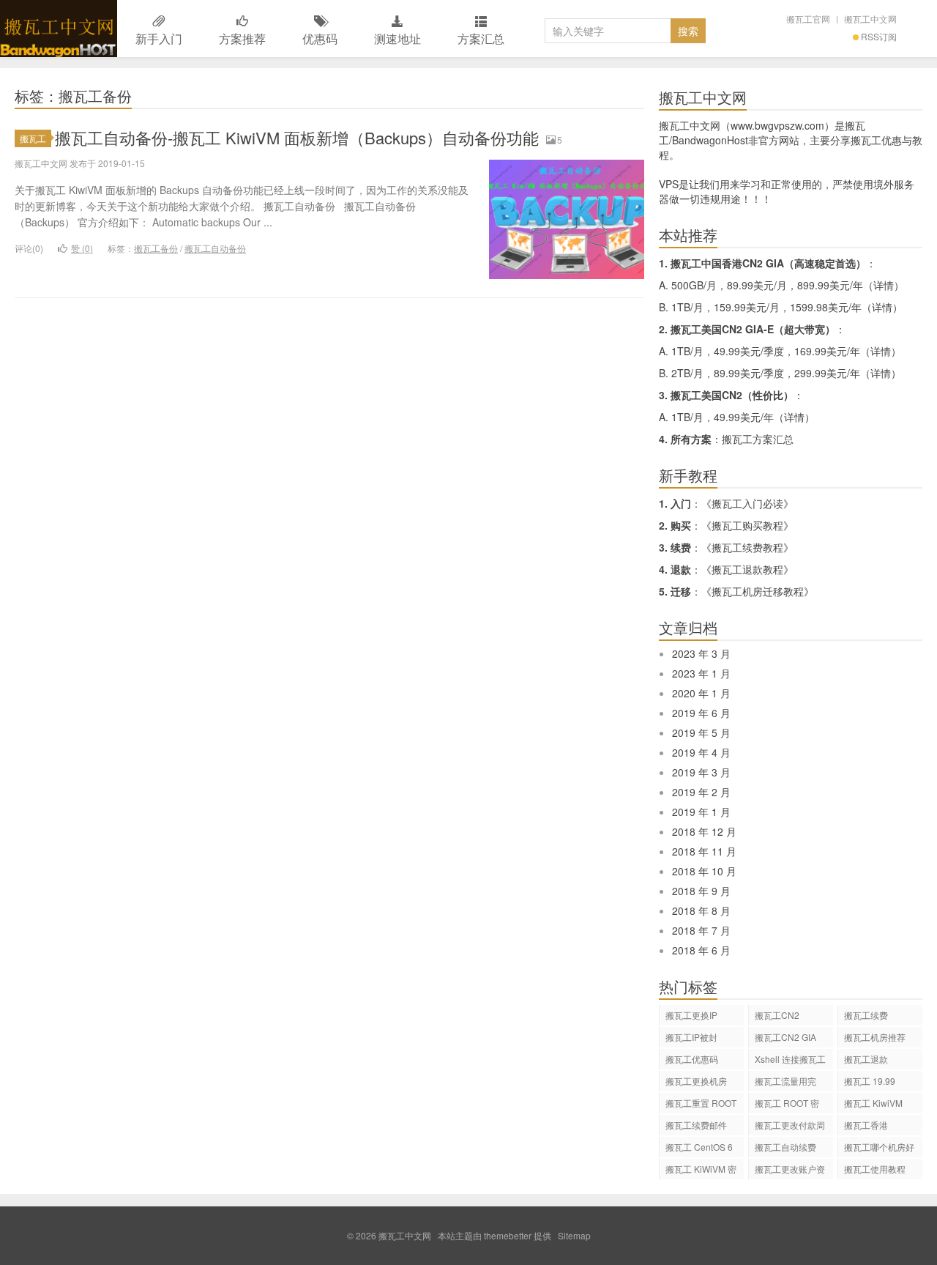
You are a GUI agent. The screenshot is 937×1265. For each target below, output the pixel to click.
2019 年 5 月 (701, 732)
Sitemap (574, 1235)
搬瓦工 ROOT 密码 (787, 1105)
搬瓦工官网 (808, 18)
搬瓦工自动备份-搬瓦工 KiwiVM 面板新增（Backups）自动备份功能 (297, 137)
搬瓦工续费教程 (747, 547)
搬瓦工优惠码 (691, 1059)
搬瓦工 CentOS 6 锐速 (699, 1148)
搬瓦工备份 (156, 248)
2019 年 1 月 (701, 811)
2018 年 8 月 (701, 910)
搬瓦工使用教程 (875, 1168)
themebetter (507, 1235)
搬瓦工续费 (866, 1015)
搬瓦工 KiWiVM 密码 (700, 1170)
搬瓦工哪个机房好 (879, 1146)
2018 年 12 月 (704, 831)
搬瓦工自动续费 (785, 1146)
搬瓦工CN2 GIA (785, 1037)
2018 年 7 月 (701, 930)
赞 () (82, 248)
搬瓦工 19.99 (869, 1081)
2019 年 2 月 (701, 791)
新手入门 (158, 38)
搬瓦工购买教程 (747, 525)
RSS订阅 (879, 36)
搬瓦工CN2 (777, 1015)
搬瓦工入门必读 (747, 503)
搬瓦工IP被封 (691, 1037)
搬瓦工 (33, 138)
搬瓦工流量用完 (785, 1081)
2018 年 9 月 (701, 890)
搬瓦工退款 (866, 1059)
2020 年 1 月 (701, 693)
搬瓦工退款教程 (747, 569)
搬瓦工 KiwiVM (873, 1103)
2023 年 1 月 (701, 673)
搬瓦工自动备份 (215, 248)
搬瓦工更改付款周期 (790, 1127)
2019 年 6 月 (701, 712)
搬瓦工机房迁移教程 (758, 591)
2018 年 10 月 (704, 871)
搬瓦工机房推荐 (875, 1037)
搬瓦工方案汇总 (758, 438)
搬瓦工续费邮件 (696, 1125)
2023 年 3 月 (701, 653)
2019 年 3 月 (701, 772)
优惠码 (319, 38)
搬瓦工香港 (866, 1125)
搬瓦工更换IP (691, 1015)
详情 (883, 285)
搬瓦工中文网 (58, 28)
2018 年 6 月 (701, 950)
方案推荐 (242, 38)
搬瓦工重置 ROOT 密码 (700, 1105)
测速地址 (397, 38)
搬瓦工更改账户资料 (790, 1170)
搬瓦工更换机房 (696, 1081)
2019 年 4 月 (701, 752)
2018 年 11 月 (704, 851)
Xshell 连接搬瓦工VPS (790, 1061)
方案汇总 (481, 38)
